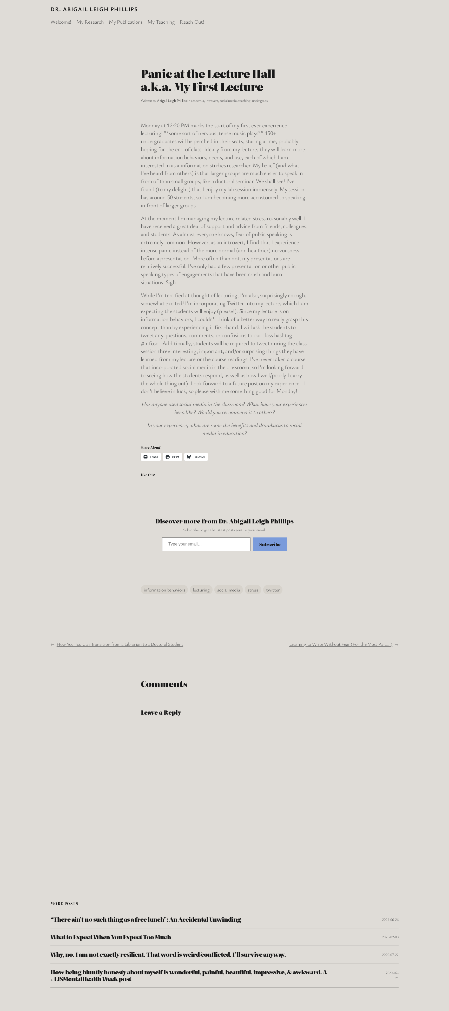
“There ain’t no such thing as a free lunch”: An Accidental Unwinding (145, 919)
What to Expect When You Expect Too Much (110, 937)
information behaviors (164, 590)
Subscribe (270, 544)
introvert (212, 100)
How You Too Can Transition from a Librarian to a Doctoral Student (120, 644)
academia (197, 100)
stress (253, 590)
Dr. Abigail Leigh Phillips (94, 9)
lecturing (201, 590)
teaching (244, 100)
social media (228, 100)
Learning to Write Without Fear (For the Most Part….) (341, 644)
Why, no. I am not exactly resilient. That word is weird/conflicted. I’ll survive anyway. (168, 954)
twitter (273, 590)
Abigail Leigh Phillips (172, 100)
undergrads (260, 100)
